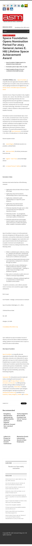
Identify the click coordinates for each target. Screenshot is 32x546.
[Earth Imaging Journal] (26, 5)
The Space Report (15, 381)
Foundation (8, 354)
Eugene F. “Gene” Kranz (11, 158)
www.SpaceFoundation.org (9, 392)
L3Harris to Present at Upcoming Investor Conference (7, 440)
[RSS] (4, 5)
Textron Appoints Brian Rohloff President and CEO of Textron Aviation (22, 417)
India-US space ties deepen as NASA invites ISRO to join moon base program (16, 501)
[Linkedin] (18, 5)
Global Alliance (17, 386)
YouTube (26, 394)
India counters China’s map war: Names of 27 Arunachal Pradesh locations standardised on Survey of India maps (15, 517)
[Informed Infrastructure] (8, 8)
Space (4, 354)
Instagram (14, 394)
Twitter (9, 394)
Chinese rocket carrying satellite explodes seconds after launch (15, 508)
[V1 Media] (22, 5)
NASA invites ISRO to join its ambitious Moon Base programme (14, 512)
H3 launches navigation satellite (13, 504)
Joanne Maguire (10, 144)
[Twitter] (11, 5)
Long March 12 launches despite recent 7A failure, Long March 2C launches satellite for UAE (16, 497)
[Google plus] (15, 5)
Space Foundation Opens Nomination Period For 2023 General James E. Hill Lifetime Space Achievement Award (16, 48)
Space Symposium (16, 131)
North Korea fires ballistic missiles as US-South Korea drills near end (15, 488)
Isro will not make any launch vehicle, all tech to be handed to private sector (15, 483)
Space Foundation (22, 80)
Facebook (5, 394)
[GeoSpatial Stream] (11, 8)
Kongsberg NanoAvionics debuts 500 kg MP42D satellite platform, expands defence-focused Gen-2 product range (9, 420)
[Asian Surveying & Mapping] (13, 21)
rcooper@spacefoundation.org (10, 327)
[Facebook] (8, 5)
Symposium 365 (6, 377)
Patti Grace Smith (10, 151)
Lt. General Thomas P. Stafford (13, 166)
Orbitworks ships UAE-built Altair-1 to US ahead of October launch (15, 492)
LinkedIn (19, 394)
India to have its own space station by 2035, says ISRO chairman (15, 479)
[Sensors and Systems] (4, 8)
